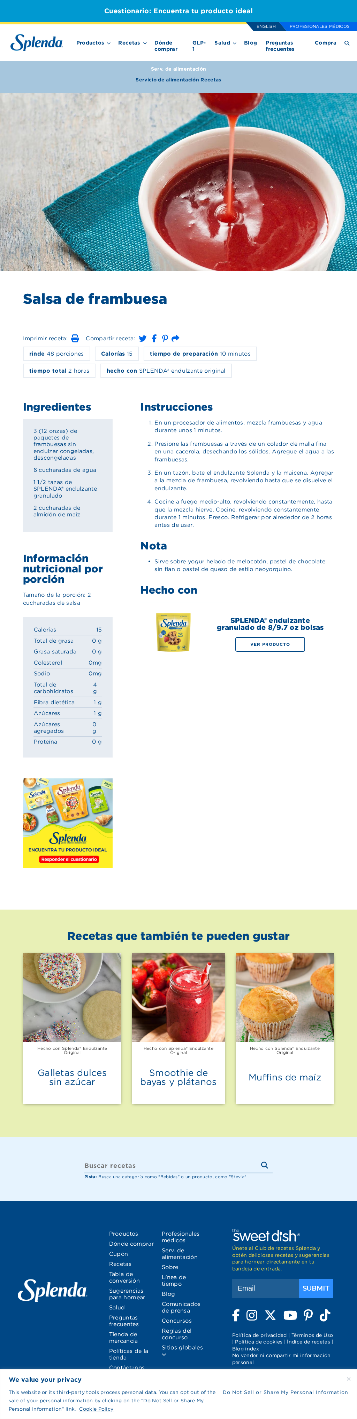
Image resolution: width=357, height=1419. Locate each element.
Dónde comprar (165, 46)
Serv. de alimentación (178, 69)
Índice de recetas (308, 1342)
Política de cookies (258, 1342)
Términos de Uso (312, 1335)
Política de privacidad (259, 1335)
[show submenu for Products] (109, 42)
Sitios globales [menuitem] (182, 1347)
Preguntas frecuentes (280, 46)
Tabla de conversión (124, 1277)
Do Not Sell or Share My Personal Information (285, 1392)
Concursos (177, 1320)
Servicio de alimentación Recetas (178, 79)
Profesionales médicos (320, 26)
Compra (325, 43)
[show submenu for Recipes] (145, 42)
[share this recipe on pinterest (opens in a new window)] (165, 338)
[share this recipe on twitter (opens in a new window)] (142, 338)
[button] (75, 338)
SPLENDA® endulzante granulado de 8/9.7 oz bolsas (270, 624)
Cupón (118, 1254)
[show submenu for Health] (234, 42)
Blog (250, 43)
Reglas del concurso (176, 1334)
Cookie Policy (96, 1409)
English (266, 26)
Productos (90, 43)
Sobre (170, 1267)
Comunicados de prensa (181, 1307)
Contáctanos (127, 1367)
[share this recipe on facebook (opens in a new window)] (154, 338)
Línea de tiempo (174, 1280)
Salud (222, 43)
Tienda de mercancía (123, 1337)
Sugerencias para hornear (127, 1294)
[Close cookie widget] (348, 1379)
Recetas (129, 43)
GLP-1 (199, 46)
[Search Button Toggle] (347, 42)
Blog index (245, 1348)
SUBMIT (316, 1288)
